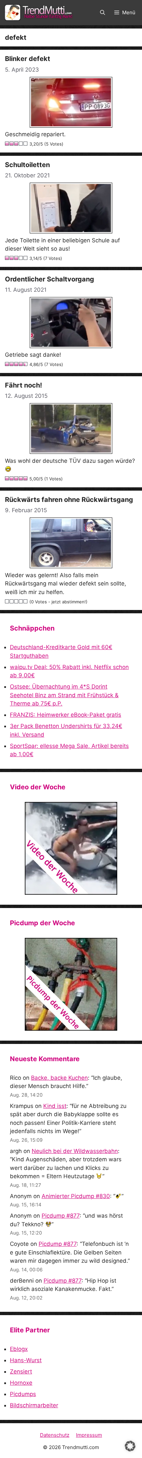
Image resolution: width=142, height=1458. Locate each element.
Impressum (89, 1435)
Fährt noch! (23, 385)
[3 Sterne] (16, 144)
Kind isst (54, 1106)
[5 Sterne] (25, 144)
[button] (102, 12)
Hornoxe (21, 1382)
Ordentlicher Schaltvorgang (49, 279)
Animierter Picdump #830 (76, 1196)
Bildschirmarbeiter (34, 1405)
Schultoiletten (27, 165)
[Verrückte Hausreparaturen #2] (71, 984)
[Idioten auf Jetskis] (71, 848)
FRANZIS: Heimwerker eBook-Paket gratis (65, 714)
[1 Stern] (7, 144)
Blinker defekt (27, 59)
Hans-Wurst (26, 1360)
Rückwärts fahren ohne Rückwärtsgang (69, 500)
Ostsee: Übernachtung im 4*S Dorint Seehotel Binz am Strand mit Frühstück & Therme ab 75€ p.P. (64, 695)
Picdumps (23, 1394)
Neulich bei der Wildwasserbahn (75, 1151)
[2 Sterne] (12, 144)
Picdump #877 (61, 1215)
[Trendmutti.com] (39, 12)
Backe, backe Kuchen (59, 1077)
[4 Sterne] (21, 144)
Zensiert (21, 1371)
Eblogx (19, 1349)
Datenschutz (54, 1435)
